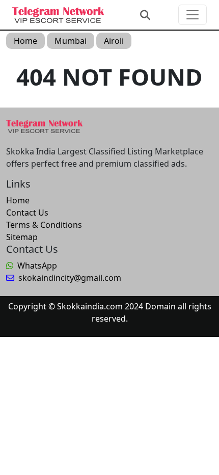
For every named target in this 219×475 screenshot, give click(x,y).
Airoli (114, 40)
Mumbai (70, 40)
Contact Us (27, 212)
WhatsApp (37, 265)
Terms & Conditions (44, 224)
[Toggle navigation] (192, 15)
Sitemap (22, 237)
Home (25, 40)
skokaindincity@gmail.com (69, 277)
